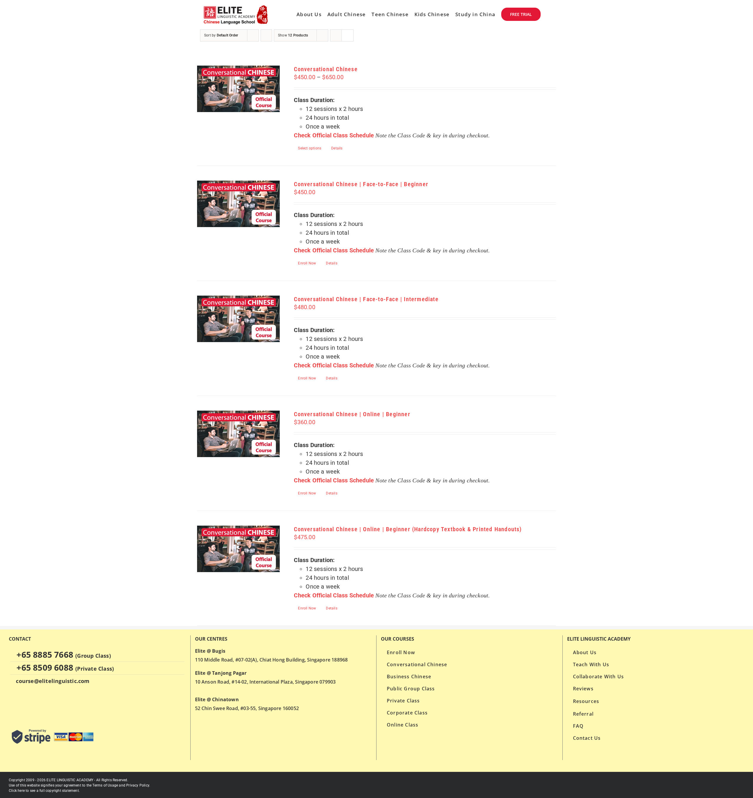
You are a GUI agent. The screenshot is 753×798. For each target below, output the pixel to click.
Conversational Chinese (325, 69)
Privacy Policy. (138, 785)
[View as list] (347, 35)
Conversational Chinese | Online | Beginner (352, 414)
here (21, 791)
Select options (309, 148)
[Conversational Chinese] (238, 89)
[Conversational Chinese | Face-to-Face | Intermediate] (238, 319)
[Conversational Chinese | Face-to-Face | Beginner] (238, 204)
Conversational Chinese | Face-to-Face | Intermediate (366, 299)
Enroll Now (307, 263)
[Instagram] (34, 704)
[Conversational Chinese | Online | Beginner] (238, 434)
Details (336, 148)
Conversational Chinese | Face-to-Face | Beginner (361, 184)
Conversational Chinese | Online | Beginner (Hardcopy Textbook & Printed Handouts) (408, 529)
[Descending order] (266, 35)
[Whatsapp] (12, 704)
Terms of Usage (105, 785)
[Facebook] (23, 704)
